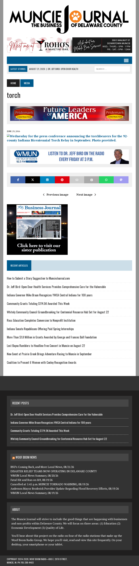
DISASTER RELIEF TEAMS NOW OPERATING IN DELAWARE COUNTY (53, 471)
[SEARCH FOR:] (112, 68)
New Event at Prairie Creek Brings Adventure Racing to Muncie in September (49, 354)
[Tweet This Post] (32, 179)
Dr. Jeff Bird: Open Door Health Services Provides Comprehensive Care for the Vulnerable (56, 287)
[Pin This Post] (62, 179)
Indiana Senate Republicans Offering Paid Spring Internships (40, 329)
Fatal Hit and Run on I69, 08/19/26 (31, 480)
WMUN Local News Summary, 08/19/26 (34, 493)
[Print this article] (91, 179)
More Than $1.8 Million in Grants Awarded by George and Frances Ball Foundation (52, 337)
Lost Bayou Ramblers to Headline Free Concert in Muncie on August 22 (46, 346)
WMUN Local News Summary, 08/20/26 (34, 475)
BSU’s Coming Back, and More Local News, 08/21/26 (42, 467)
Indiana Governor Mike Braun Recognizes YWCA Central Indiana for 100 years (49, 295)
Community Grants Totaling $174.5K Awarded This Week (38, 303)
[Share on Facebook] (17, 179)
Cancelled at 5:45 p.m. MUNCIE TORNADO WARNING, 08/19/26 (49, 484)
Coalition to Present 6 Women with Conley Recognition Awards (41, 362)
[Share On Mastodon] (121, 179)
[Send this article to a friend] (77, 179)
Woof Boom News (26, 457)
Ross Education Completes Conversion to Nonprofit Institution (41, 320)
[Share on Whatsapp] (106, 179)
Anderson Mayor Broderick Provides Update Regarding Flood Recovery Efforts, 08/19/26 (64, 488)
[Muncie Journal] (69, 19)
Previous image (57, 194)
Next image (84, 194)
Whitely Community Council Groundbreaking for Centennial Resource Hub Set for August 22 (58, 312)
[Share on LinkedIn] (47, 179)
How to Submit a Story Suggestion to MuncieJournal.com (38, 278)
